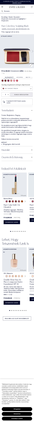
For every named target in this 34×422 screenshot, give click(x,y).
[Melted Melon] (6, 201)
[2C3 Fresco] (32, 276)
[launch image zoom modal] (31, 65)
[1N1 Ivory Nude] (22, 276)
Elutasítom (17, 414)
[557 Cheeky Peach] (2, 81)
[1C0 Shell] (10, 276)
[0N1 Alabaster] (6, 276)
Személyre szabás (17, 418)
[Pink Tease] (14, 81)
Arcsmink (16, 17)
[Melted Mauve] (19, 201)
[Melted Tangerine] (22, 201)
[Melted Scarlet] (10, 201)
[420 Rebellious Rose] (32, 201)
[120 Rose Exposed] (5, 81)
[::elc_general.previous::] (4, 201)
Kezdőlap (4, 17)
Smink (11, 17)
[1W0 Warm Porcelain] (16, 276)
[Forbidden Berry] (17, 81)
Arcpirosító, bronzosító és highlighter (13, 19)
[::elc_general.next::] (25, 201)
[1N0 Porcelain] (13, 276)
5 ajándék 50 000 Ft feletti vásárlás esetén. (17, 2)
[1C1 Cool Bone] (19, 276)
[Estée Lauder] (17, 7)
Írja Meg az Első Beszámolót (17, 318)
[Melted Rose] (13, 201)
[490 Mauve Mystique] (11, 81)
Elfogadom (17, 409)
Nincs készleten (21, 94)
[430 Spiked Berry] (8, 81)
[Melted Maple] (16, 201)
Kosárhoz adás (12, 222)
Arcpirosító (5, 21)
